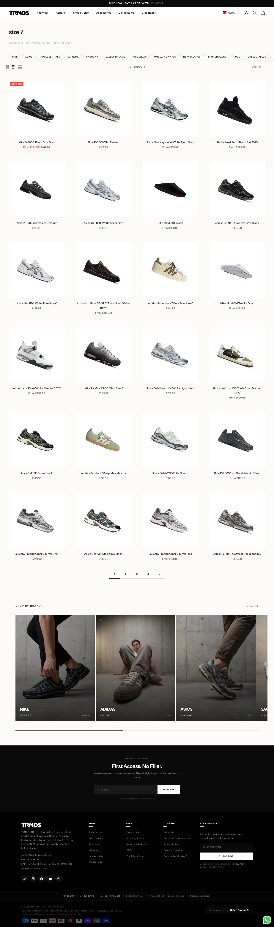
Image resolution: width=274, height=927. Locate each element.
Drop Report (148, 12)
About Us (168, 832)
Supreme (73, 56)
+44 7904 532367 (31, 859)
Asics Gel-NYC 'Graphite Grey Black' (237, 223)
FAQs (129, 850)
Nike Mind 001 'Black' (170, 223)
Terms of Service (173, 850)
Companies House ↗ (175, 856)
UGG (237, 56)
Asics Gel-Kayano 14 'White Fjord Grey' (170, 142)
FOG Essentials (50, 56)
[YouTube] (50, 878)
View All (253, 606)
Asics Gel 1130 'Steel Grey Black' (103, 553)
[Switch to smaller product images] (13, 67)
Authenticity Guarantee (176, 838)
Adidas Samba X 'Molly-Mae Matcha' (103, 473)
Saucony (92, 56)
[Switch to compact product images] (20, 67)
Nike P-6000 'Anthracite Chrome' (37, 223)
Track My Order (135, 856)
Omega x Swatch (165, 56)
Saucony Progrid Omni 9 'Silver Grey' (37, 553)
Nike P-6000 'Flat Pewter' (103, 142)
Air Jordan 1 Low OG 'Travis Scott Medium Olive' (237, 390)
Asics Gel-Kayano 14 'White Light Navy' (170, 388)
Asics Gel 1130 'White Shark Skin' (103, 223)
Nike (15, 56)
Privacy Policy (171, 844)
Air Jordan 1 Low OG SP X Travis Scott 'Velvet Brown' (103, 305)
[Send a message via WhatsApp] (267, 920)
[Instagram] (33, 878)
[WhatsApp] (58, 878)
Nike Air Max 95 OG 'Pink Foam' (103, 388)
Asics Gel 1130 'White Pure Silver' (37, 303)
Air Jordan (140, 56)
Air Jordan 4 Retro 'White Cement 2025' (37, 388)
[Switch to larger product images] (7, 67)
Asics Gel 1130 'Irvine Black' (36, 473)
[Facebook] (41, 878)
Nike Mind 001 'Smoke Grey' (237, 303)
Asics (28, 56)
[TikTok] (24, 878)
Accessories (103, 12)
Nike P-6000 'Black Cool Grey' (36, 142)
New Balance (192, 56)
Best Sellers (96, 838)
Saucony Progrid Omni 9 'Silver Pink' (170, 553)
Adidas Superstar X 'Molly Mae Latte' (170, 303)
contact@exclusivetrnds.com (36, 855)
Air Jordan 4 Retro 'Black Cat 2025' (237, 142)
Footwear (42, 12)
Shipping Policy (135, 838)
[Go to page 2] (159, 574)
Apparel (61, 12)
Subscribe (168, 789)
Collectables (126, 12)
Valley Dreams (115, 56)
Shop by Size (81, 12)
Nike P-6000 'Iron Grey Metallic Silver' (237, 473)
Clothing (94, 850)
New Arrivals (96, 832)
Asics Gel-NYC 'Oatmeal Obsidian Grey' (237, 553)
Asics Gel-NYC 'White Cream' (170, 473)
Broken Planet (218, 56)
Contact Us (132, 832)
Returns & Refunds (137, 844)
